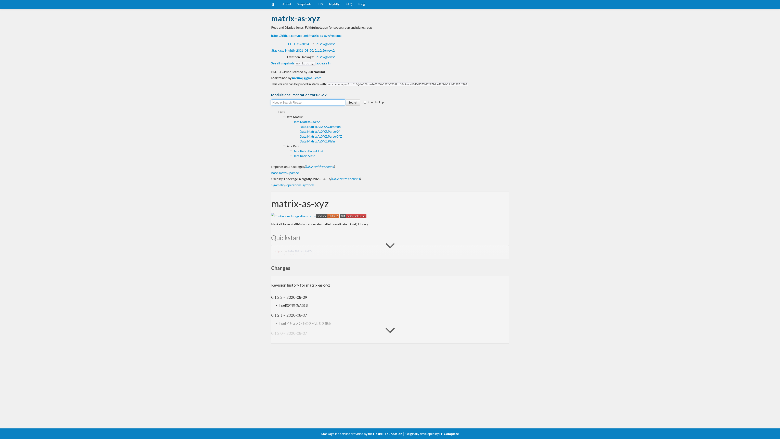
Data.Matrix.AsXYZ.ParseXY (320, 131)
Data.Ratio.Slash (303, 156)
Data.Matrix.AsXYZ (306, 122)
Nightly (334, 4)
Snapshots (304, 4)
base (274, 173)
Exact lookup (376, 102)
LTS (320, 4)
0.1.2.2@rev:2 (324, 44)
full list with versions (319, 166)
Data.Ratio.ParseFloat (307, 151)
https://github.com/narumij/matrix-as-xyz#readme (306, 35)
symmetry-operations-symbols (292, 185)
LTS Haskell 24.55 (300, 44)
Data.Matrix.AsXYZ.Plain (317, 141)
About (286, 4)
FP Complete (449, 434)
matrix (283, 173)
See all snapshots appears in (300, 63)
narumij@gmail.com (307, 78)
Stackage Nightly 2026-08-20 (292, 50)
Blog (361, 4)
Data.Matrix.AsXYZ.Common (320, 126)
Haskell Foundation (387, 434)
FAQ (349, 4)
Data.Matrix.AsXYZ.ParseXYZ (321, 136)
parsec (294, 173)
